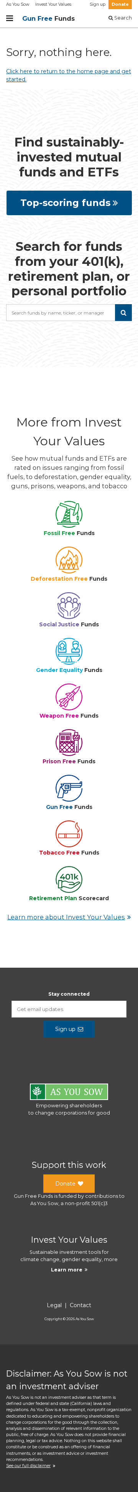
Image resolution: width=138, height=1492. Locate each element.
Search (122, 18)
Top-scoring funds (65, 202)
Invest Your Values (53, 4)
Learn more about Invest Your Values (66, 917)
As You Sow (17, 4)
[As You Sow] (69, 1093)
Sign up (97, 4)
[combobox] (69, 312)
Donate (120, 4)
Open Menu (9, 18)
